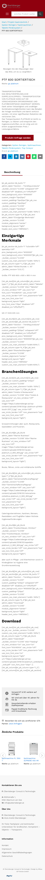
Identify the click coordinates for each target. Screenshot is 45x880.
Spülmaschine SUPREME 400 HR (31, 759)
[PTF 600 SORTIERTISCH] (4, 156)
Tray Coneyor (27, 148)
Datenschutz (7, 856)
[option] (12, 755)
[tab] (12, 173)
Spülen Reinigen (19, 145)
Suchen (40, 13)
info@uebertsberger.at (14, 803)
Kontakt (5, 845)
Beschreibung (12, 172)
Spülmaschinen (34, 145)
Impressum (7, 849)
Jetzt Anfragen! (15, 724)
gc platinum (13, 84)
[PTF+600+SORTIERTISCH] (10, 156)
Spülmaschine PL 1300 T (11, 759)
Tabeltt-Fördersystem (11, 148)
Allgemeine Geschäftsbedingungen (17, 852)
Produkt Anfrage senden (18, 138)
